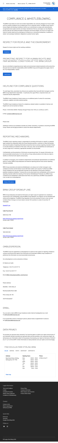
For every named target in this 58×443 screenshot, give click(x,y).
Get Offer (16, 9)
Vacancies (5, 418)
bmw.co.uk (5, 416)
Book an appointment (8, 406)
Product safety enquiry (26, 393)
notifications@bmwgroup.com (12, 314)
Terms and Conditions (8, 388)
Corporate (31, 350)
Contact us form (6, 404)
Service (12, 350)
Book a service (21, 3)
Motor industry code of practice (27, 391)
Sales (6, 350)
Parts (17, 350)
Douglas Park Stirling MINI (9, 420)
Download (6, 52)
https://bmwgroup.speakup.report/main (13, 218)
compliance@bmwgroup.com (14, 113)
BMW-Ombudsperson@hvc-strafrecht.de (17, 275)
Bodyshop (24, 350)
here (53, 339)
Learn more (7, 74)
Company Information (25, 390)
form (15, 127)
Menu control (3, 3)
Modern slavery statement (9, 393)
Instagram (7, 426)
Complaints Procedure (8, 391)
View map (8, 374)
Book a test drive (10, 3)
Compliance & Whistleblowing (9, 395)
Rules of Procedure (9, 182)
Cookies (4, 390)
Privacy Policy (24, 388)
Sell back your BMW (7, 407)
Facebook (4, 426)
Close (53, 8)
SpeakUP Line (6, 205)
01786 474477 (32, 3)
